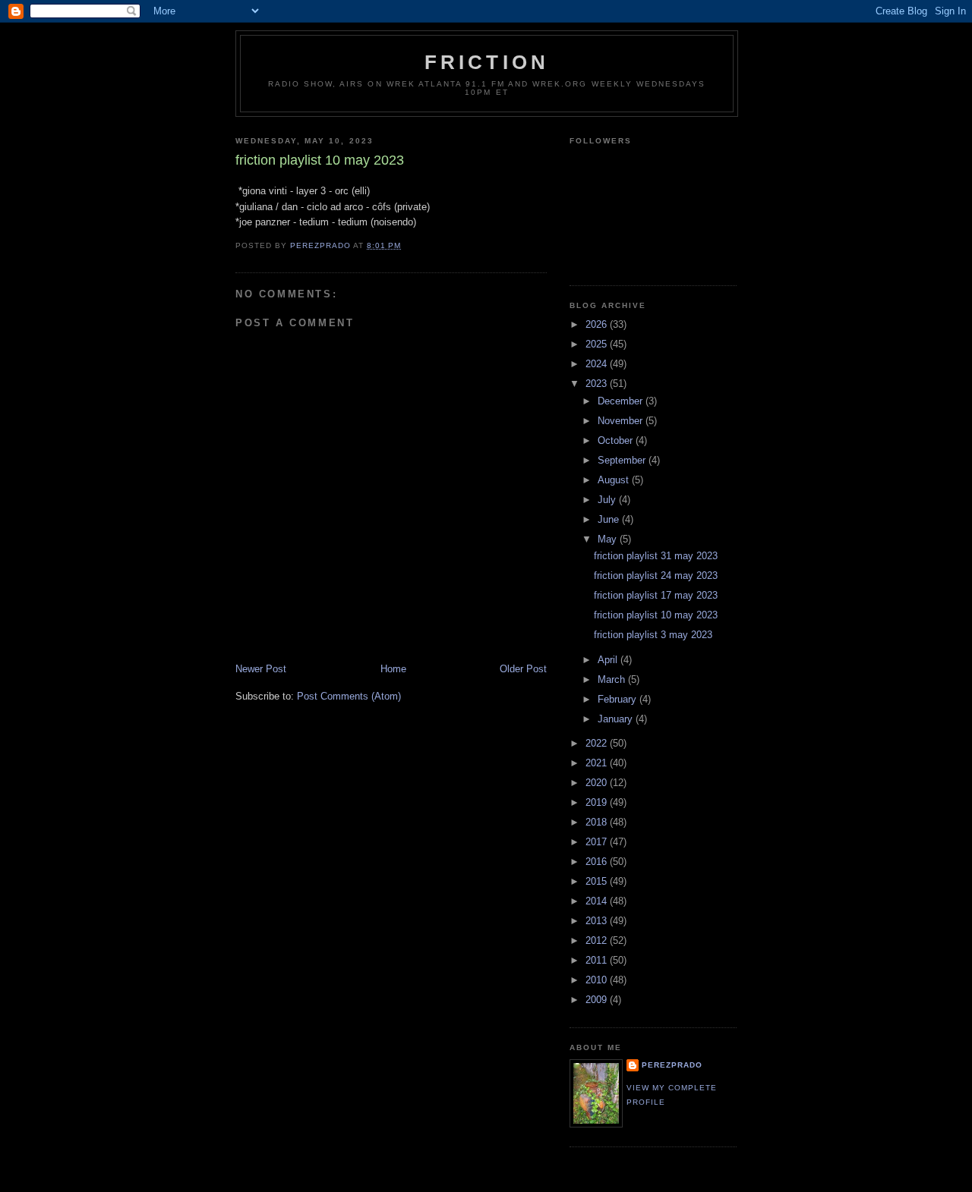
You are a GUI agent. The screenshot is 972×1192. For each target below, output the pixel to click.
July (608, 499)
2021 (597, 763)
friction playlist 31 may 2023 (656, 555)
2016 (597, 861)
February (618, 699)
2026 (597, 324)
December (621, 401)
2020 (597, 782)
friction (487, 62)
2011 (597, 960)
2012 (597, 940)
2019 (597, 802)
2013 (597, 920)
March (613, 679)
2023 (597, 383)
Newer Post (260, 669)
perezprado (672, 1065)
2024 (597, 364)
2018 (597, 822)
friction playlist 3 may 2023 (653, 634)
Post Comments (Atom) (349, 696)
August (615, 480)
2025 (597, 344)
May (609, 539)
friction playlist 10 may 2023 (656, 615)
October (617, 440)
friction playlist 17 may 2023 (656, 595)
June (610, 519)
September (623, 460)
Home (393, 669)
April (609, 659)
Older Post (523, 669)
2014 (597, 901)
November (621, 420)
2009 (597, 999)
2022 (597, 743)
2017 (597, 842)
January (617, 719)
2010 (597, 980)
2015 (597, 881)
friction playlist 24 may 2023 (656, 575)
